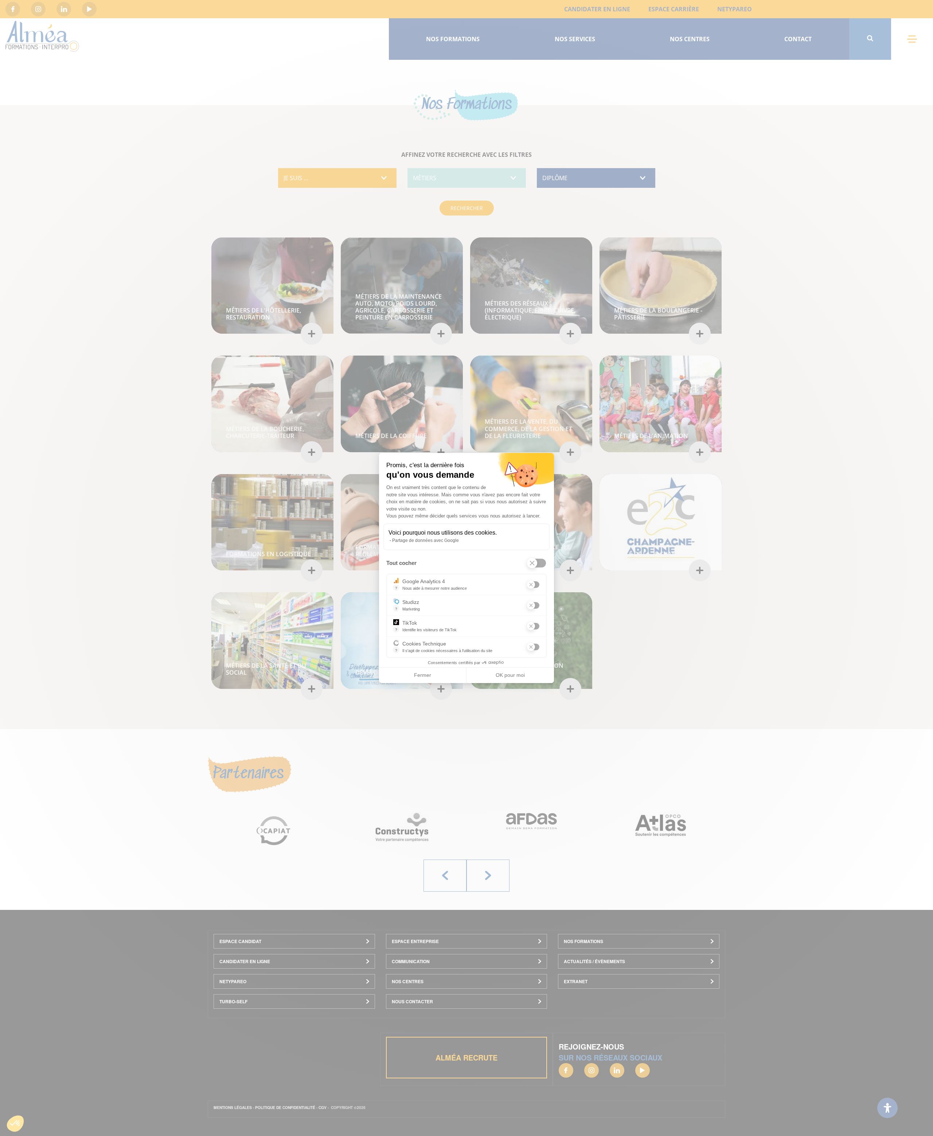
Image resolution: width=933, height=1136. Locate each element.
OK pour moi (510, 675)
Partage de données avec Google (425, 540)
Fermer (422, 675)
